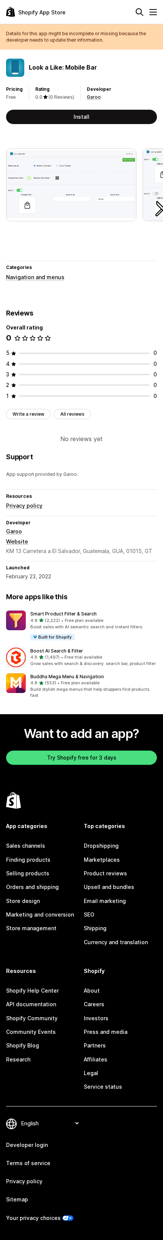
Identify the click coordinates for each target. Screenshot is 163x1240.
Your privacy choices (33, 1218)
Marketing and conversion (40, 914)
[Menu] (153, 12)
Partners (95, 1045)
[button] (81, 626)
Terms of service (28, 1163)
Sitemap (17, 1199)
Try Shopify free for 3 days (81, 757)
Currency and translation (116, 942)
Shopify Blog (22, 1045)
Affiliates (95, 1059)
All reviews (72, 414)
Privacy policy (24, 505)
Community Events (31, 1032)
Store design (23, 901)
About (92, 990)
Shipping (95, 928)
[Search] (139, 12)
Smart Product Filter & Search (63, 614)
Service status (103, 1086)
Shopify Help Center (32, 990)
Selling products (27, 873)
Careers (94, 1004)
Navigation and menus (35, 277)
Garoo (94, 97)
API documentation (31, 1004)
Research (18, 1059)
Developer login (27, 1145)
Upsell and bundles (109, 887)
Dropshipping (101, 845)
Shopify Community (32, 1018)
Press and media (105, 1032)
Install (81, 116)
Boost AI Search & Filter (56, 651)
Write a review (28, 414)
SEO (89, 914)
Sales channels (25, 845)
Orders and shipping (32, 887)
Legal (91, 1073)
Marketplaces (102, 859)
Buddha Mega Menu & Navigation (67, 676)
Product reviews (105, 873)
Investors (96, 1018)
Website (17, 541)
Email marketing (105, 901)
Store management (31, 928)
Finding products (28, 859)
